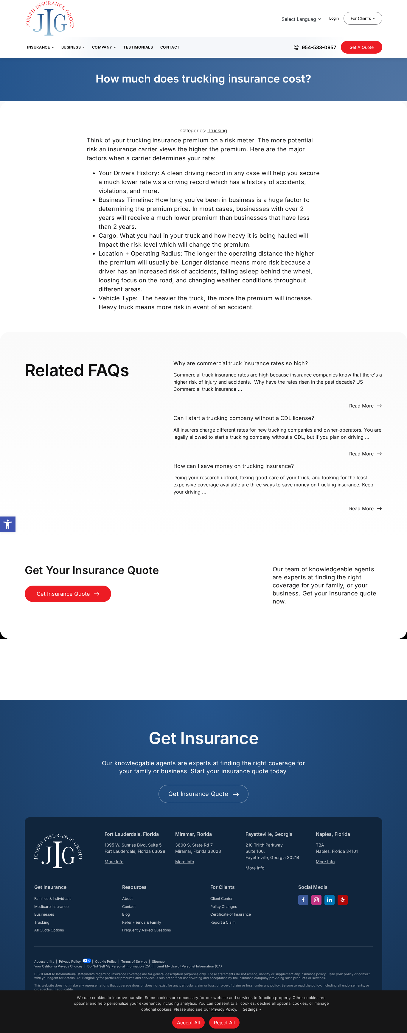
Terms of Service (134, 961)
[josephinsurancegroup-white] (58, 836)
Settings (251, 1009)
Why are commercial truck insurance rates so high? (240, 363)
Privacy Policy (70, 961)
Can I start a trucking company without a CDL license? (243, 418)
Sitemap (158, 961)
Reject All (224, 1023)
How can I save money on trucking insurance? (233, 466)
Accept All (188, 1023)
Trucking (217, 130)
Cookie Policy (105, 961)
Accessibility (44, 961)
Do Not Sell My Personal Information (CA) (119, 966)
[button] (7, 524)
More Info (114, 861)
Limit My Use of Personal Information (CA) (189, 966)
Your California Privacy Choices (58, 966)
